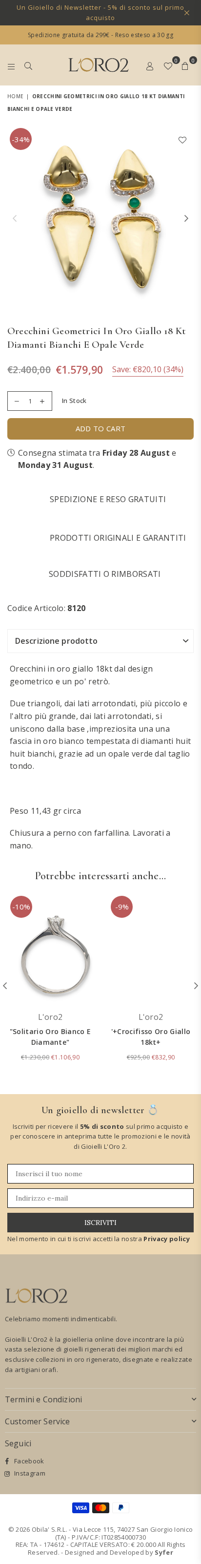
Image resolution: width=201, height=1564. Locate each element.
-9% (122, 906)
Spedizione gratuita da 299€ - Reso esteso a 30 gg (100, 35)
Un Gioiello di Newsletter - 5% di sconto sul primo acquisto (100, 12)
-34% (21, 139)
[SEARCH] (28, 65)
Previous (14, 218)
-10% (21, 906)
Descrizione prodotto (56, 640)
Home (15, 96)
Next (186, 218)
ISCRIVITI (100, 1222)
